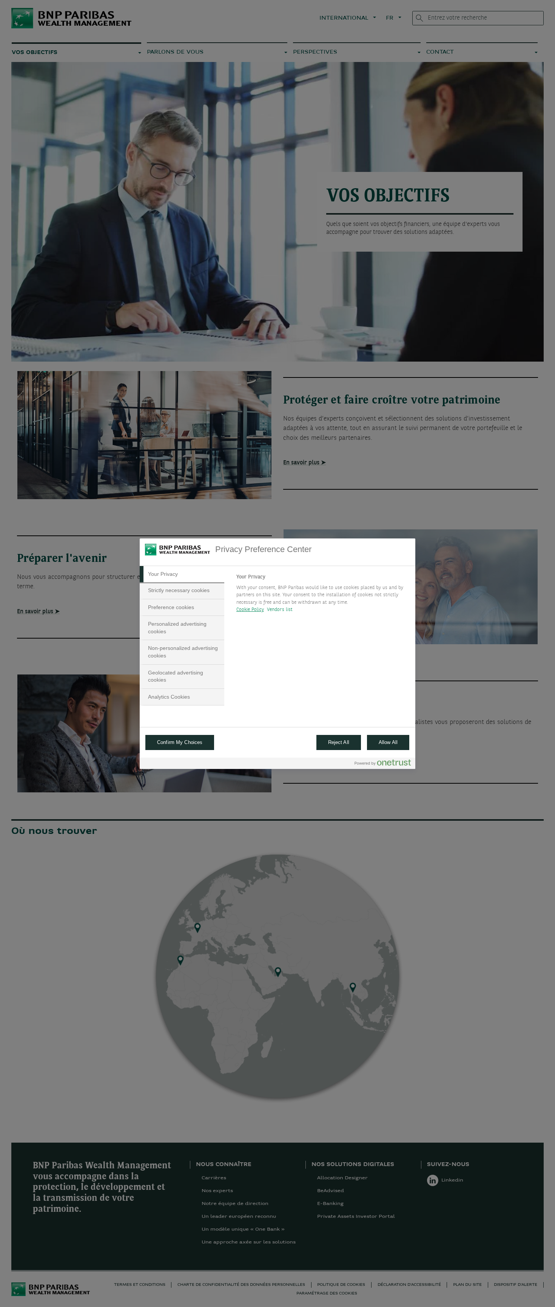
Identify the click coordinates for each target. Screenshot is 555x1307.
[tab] (182, 574)
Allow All (388, 742)
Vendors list (280, 609)
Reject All (338, 742)
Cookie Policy (250, 609)
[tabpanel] (323, 595)
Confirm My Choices (179, 742)
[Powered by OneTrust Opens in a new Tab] (383, 764)
